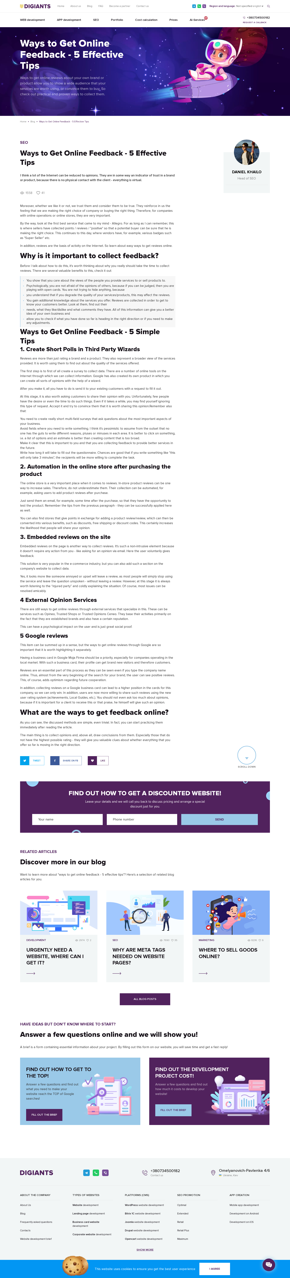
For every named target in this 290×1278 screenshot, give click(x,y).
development (85, 1205)
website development (144, 1205)
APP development (69, 20)
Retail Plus (183, 1230)
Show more (145, 1250)
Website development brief (36, 1239)
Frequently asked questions (36, 1222)
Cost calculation (146, 20)
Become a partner (119, 6)
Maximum (182, 1239)
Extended (182, 1213)
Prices (173, 20)
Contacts (25, 1230)
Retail (180, 1222)
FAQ (100, 6)
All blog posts (145, 999)
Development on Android (244, 1213)
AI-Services (197, 19)
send (219, 819)
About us (75, 6)
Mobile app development (244, 1205)
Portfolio (117, 20)
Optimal (181, 1205)
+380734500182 (165, 1170)
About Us (25, 1205)
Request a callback (254, 22)
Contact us (142, 6)
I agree (214, 1269)
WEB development (32, 20)
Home (60, 6)
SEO (96, 20)
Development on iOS (242, 1222)
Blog (89, 6)
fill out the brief (44, 1115)
